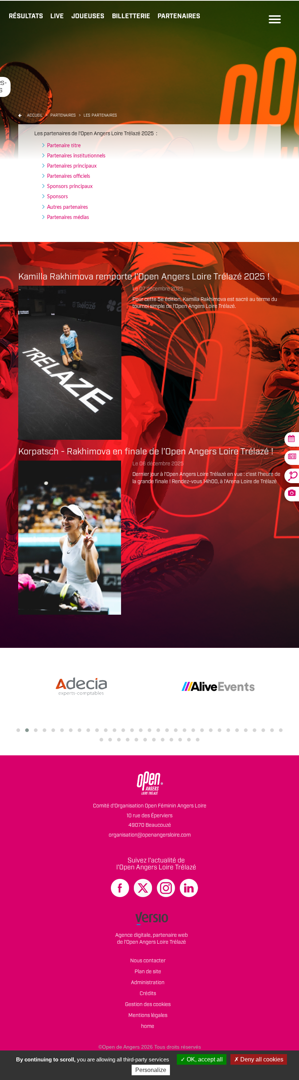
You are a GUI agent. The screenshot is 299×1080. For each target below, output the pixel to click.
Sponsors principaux (70, 186)
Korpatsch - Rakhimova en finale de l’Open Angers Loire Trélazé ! (145, 452)
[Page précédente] (20, 115)
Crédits (148, 993)
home (147, 1026)
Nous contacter (148, 961)
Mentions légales (147, 1015)
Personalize (150, 1070)
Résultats (26, 16)
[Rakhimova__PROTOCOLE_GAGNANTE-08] (69, 362)
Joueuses (87, 16)
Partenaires (179, 16)
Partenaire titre (64, 145)
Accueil (35, 115)
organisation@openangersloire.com (150, 835)
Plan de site (148, 972)
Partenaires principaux (72, 166)
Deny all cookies (261, 1059)
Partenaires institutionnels (76, 156)
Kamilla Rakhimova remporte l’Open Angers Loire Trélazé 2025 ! (144, 277)
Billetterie (131, 16)
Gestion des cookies (148, 1004)
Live (57, 16)
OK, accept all (204, 1059)
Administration (147, 982)
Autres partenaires (67, 207)
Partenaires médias (68, 217)
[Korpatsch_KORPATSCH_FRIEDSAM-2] (69, 537)
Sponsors (57, 196)
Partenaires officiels (68, 176)
